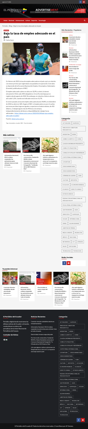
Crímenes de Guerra (69, 175)
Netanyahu (66, 241)
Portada (5, 26)
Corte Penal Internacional (72, 157)
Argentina (66, 134)
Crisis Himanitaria (69, 166)
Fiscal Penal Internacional (72, 205)
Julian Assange (74, 223)
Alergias (76, 123)
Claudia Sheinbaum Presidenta (73, 143)
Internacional (20, 20)
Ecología (66, 184)
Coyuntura (66, 162)
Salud (65, 246)
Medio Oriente (67, 232)
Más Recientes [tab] (67, 30)
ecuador (18, 123)
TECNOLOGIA (72, 64)
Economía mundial (78, 184)
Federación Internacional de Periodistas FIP (72, 199)
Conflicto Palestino (70, 148)
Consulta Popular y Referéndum (73, 152)
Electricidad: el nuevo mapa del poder (74, 68)
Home (5, 20)
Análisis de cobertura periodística (70, 129)
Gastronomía (67, 209)
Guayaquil (75, 214)
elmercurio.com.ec (18, 119)
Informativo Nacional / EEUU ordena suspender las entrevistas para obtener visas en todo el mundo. (44, 329)
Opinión (80, 241)
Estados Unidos (68, 194)
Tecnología (42, 20)
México (65, 237)
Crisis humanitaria (69, 171)
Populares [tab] (77, 30)
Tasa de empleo (28, 123)
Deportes (34, 20)
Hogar (65, 219)
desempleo (12, 123)
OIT (73, 241)
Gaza (76, 209)
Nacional (11, 20)
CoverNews (59, 426)
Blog (10, 26)
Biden (74, 134)
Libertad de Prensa (69, 228)
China (79, 139)
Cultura (27, 20)
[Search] (85, 20)
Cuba (79, 175)
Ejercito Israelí (76, 189)
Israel (65, 223)
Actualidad (67, 123)
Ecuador (66, 189)
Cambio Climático (69, 139)
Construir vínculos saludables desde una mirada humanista (42, 322)
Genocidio (66, 214)
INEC (21, 123)
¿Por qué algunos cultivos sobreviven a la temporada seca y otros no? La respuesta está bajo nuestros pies (50, 159)
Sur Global (72, 246)
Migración (78, 232)
